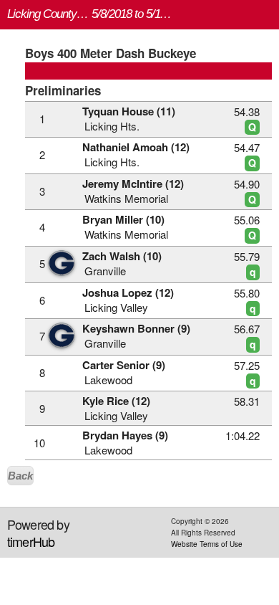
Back (20, 476)
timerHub (31, 541)
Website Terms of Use (207, 544)
